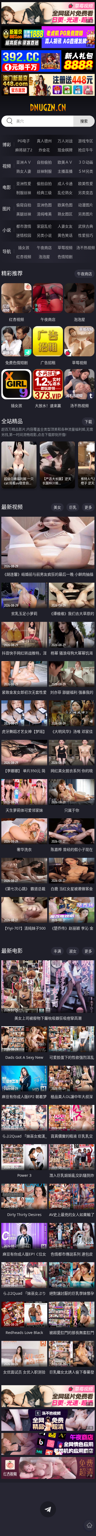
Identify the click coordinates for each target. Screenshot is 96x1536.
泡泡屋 (44, 256)
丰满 (57, 951)
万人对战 (65, 140)
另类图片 (85, 213)
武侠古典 (85, 226)
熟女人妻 (23, 171)
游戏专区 (85, 140)
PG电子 (24, 140)
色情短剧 (65, 256)
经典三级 (44, 192)
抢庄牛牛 (85, 149)
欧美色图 (65, 204)
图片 (6, 209)
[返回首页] (89, 1525)
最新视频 (12, 507)
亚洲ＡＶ (23, 162)
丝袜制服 (44, 171)
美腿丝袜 (23, 213)
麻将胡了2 (23, 149)
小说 (6, 230)
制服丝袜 (23, 192)
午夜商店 (44, 247)
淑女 (73, 951)
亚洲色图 (44, 204)
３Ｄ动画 (85, 162)
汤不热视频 (85, 247)
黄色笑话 (65, 235)
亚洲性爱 (23, 183)
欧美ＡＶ (65, 162)
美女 (57, 507)
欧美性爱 (85, 183)
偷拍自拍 (44, 183)
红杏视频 (23, 256)
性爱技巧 (85, 235)
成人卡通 (65, 183)
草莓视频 (65, 247)
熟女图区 (65, 213)
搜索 (84, 121)
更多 (88, 507)
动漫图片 (85, 204)
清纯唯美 (44, 213)
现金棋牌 (65, 149)
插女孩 (23, 247)
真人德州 (44, 140)
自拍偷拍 (44, 162)
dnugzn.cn (48, 107)
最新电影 (12, 950)
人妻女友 (65, 226)
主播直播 (65, 171)
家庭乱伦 (44, 226)
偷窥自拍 (23, 204)
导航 (6, 251)
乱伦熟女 (65, 192)
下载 (88, 421)
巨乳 (73, 507)
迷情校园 (23, 235)
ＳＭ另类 (85, 171)
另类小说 (44, 235)
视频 (6, 166)
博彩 (6, 145)
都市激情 (23, 226)
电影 (6, 187)
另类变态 (85, 192)
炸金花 (44, 149)
